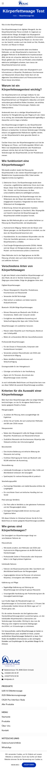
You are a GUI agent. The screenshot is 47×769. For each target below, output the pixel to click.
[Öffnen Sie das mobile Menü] (3, 3)
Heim (15, 16)
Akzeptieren (29, 765)
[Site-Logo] (24, 3)
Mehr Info (15, 765)
